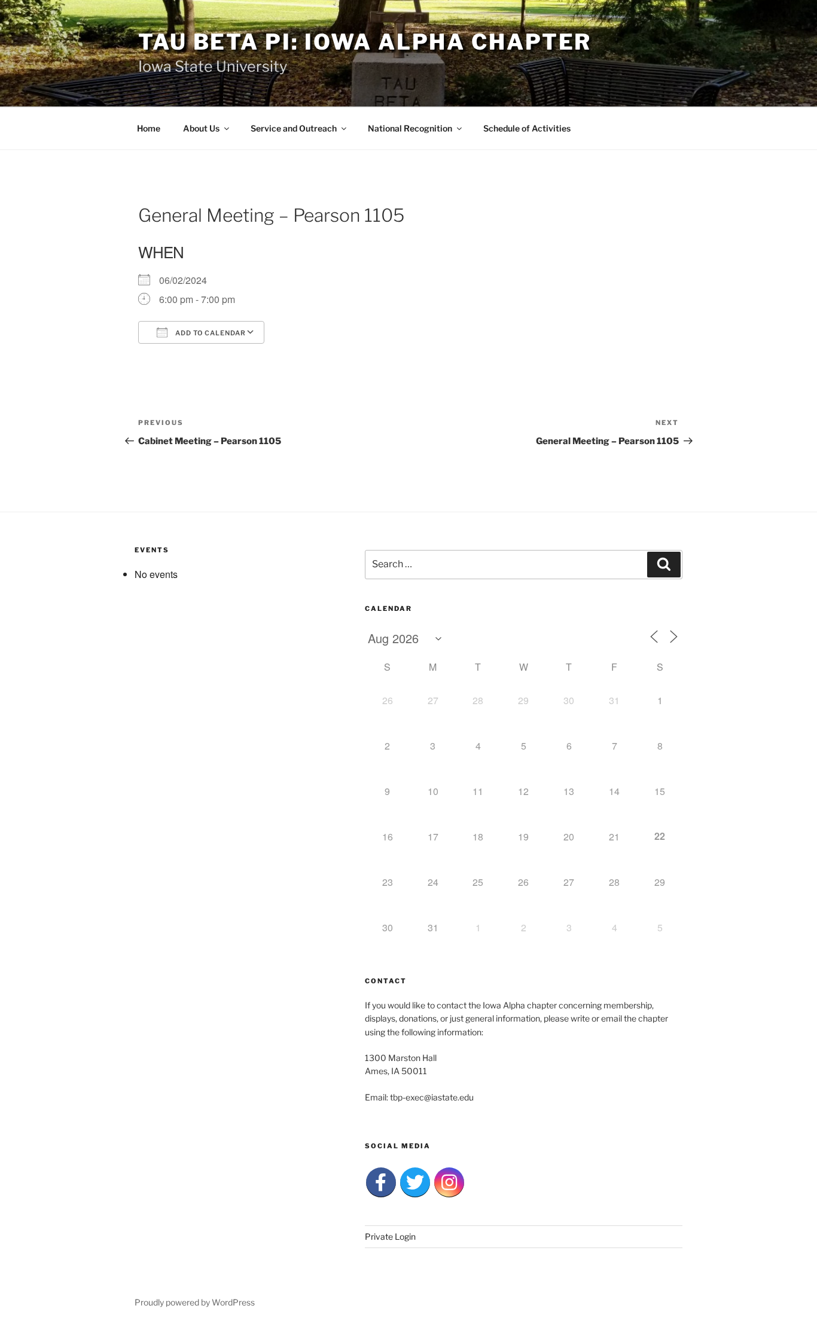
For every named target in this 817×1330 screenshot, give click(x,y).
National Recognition (410, 128)
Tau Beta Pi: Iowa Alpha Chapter (365, 42)
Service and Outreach (294, 128)
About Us (201, 128)
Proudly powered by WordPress (195, 1302)
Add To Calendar (209, 333)
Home (148, 128)
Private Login (390, 1236)
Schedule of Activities (527, 128)
